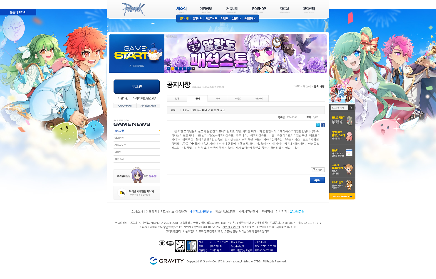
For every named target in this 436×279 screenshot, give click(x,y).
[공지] (197, 98)
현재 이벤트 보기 (193, 68)
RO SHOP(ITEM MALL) (259, 10)
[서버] (218, 98)
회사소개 (137, 211)
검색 (351, 107)
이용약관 (151, 211)
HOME (296, 86)
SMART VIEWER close (342, 196)
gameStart (136, 49)
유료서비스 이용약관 (173, 211)
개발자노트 (211, 19)
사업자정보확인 (231, 227)
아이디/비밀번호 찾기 (145, 98)
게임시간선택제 (248, 211)
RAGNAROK (133, 10)
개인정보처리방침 (201, 211)
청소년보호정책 (225, 211)
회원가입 (123, 98)
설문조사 (236, 19)
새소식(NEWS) (181, 10)
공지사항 (183, 19)
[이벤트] (238, 98)
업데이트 (197, 19)
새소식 (307, 86)
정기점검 (281, 211)
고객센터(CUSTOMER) (309, 10)
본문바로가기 (8, 2)
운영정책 (267, 211)
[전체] (177, 98)
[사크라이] (258, 98)
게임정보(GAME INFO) (206, 10)
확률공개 (251, 19)
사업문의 (299, 211)
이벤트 (224, 19)
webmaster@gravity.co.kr (165, 227)
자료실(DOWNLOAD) (284, 10)
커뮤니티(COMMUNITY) (232, 10)
